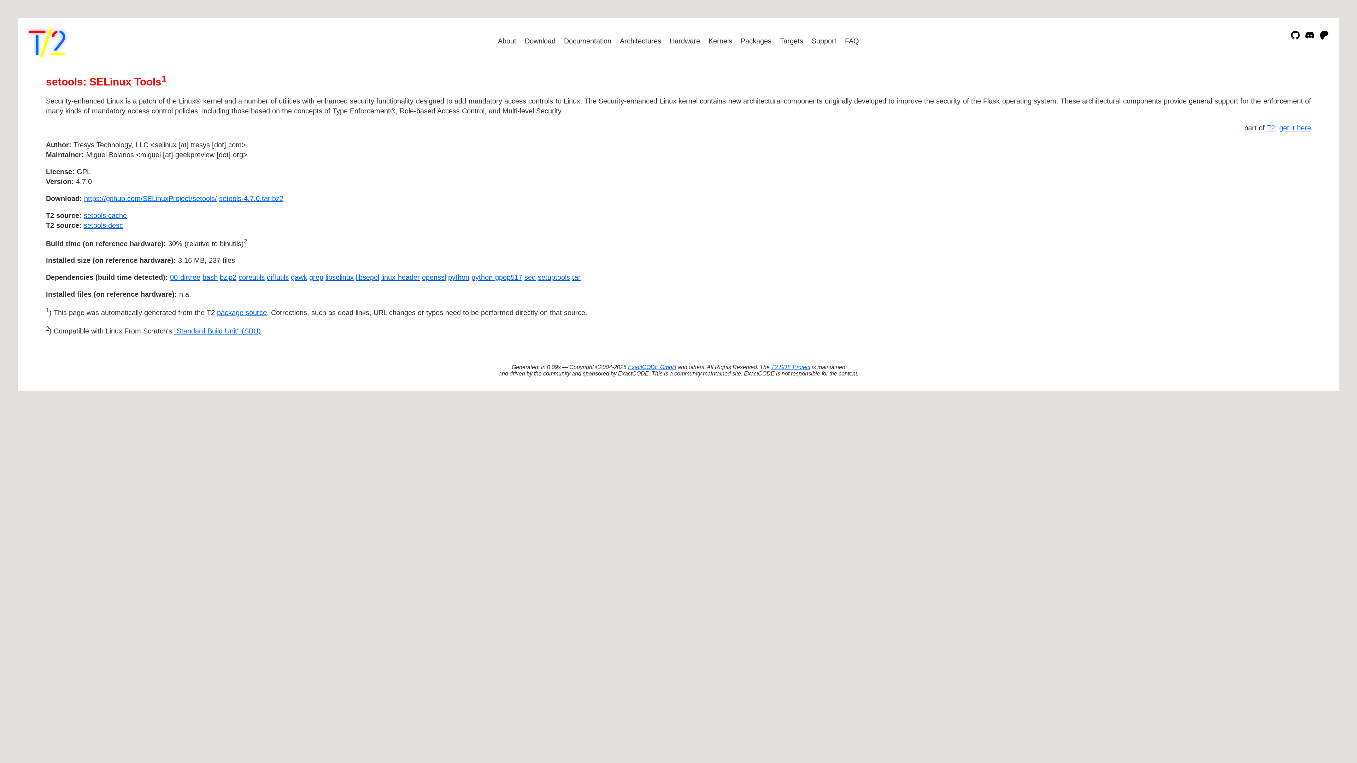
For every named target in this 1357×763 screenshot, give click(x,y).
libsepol (367, 277)
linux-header (400, 277)
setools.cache (105, 215)
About (507, 41)
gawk (299, 277)
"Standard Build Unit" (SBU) (217, 331)
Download (540, 41)
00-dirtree (185, 277)
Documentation (587, 41)
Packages (756, 41)
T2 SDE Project (790, 367)
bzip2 (228, 277)
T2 (1271, 128)
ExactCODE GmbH (652, 367)
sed (530, 277)
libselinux (339, 277)
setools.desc (103, 225)
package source (242, 313)
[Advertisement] (1290, 185)
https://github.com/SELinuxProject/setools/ (150, 198)
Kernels (720, 41)
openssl (434, 277)
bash (210, 277)
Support (824, 41)
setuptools (554, 277)
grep (316, 277)
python (458, 277)
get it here (1295, 128)
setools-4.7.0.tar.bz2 (251, 198)
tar (576, 277)
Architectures (640, 41)
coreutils (252, 277)
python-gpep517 (496, 277)
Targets (791, 41)
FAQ (852, 41)
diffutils (278, 277)
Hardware (685, 41)
